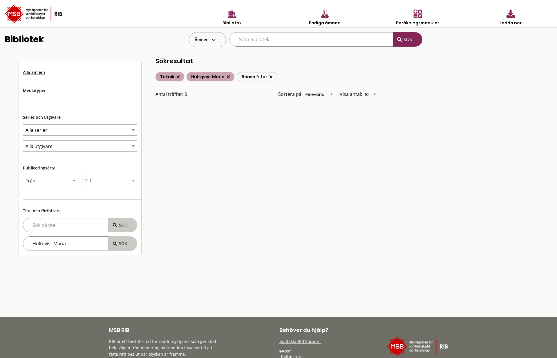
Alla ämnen (34, 72)
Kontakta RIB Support (300, 341)
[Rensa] (271, 77)
